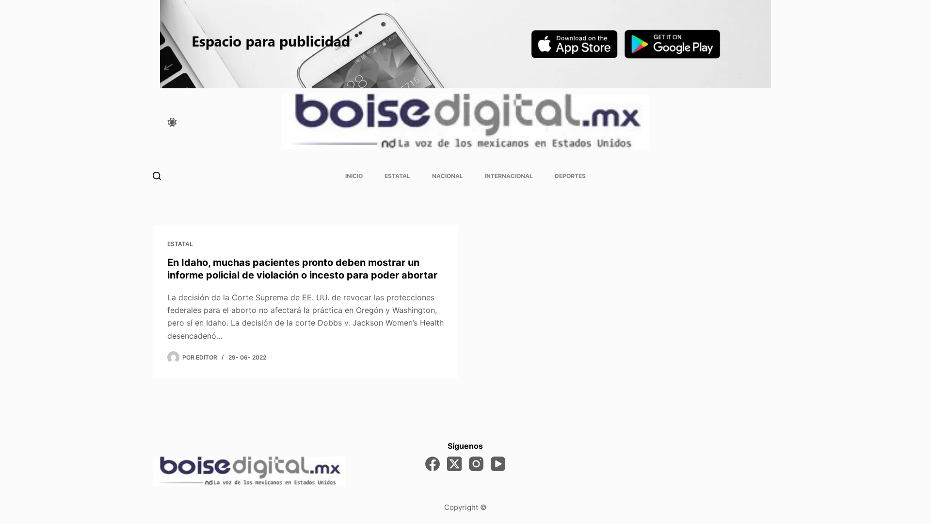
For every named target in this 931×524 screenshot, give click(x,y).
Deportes (570, 176)
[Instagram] (476, 464)
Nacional (447, 176)
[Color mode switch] (172, 122)
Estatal (397, 176)
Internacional (509, 176)
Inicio (354, 176)
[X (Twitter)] (454, 464)
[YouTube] (498, 464)
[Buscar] (157, 176)
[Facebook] (432, 464)
